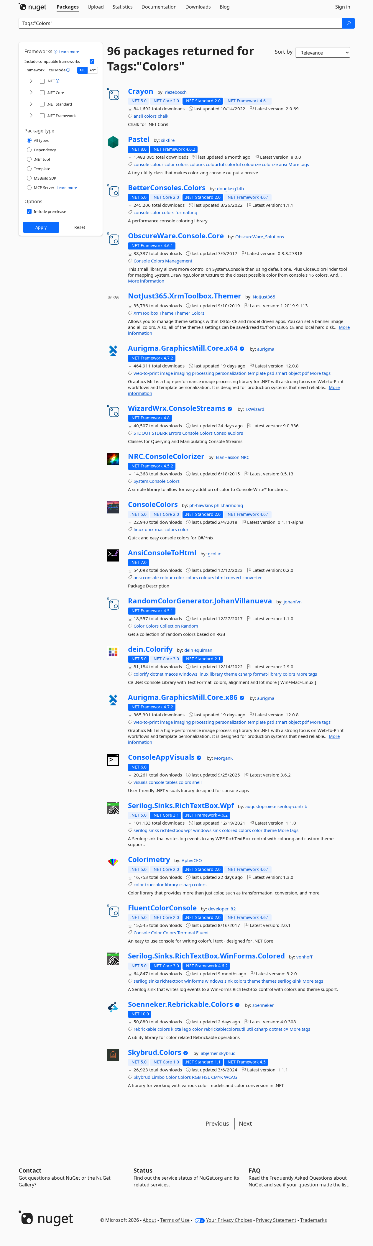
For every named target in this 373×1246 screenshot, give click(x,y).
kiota (176, 1029)
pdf (305, 373)
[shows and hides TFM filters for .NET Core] (30, 93)
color (170, 164)
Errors (175, 433)
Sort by (284, 51)
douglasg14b (230, 188)
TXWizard (254, 409)
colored (229, 830)
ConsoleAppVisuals (161, 757)
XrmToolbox (146, 313)
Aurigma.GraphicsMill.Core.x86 (183, 697)
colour (156, 164)
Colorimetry (149, 859)
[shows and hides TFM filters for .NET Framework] (30, 116)
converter (252, 577)
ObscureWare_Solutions (259, 236)
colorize (270, 164)
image (166, 373)
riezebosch (176, 92)
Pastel (138, 139)
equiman (203, 650)
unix (149, 529)
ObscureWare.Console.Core (176, 235)
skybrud (227, 1053)
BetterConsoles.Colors (167, 187)
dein (189, 650)
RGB (196, 1077)
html (220, 577)
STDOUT (142, 433)
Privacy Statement (276, 1220)
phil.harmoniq (228, 505)
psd (270, 373)
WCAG (230, 1077)
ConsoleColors (228, 433)
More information (146, 281)
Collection (170, 626)
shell (197, 782)
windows (188, 674)
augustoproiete (261, 806)
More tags (298, 164)
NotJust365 (264, 297)
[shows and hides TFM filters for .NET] (30, 81)
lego (186, 1029)
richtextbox (171, 830)
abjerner (210, 1053)
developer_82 (222, 909)
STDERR (159, 433)
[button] (56, 51)
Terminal (186, 932)
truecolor (154, 884)
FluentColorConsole (162, 907)
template (257, 373)
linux (139, 529)
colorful (233, 164)
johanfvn (293, 602)
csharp (245, 674)
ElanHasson (228, 457)
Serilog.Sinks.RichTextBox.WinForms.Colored (206, 956)
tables (171, 782)
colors (150, 116)
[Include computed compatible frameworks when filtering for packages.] (92, 61)
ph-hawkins (201, 505)
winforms (194, 981)
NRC (245, 457)
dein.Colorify (150, 649)
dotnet (156, 674)
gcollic (214, 553)
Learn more (69, 51)
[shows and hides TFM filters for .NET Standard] (30, 104)
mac (159, 529)
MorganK (223, 758)
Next (245, 1123)
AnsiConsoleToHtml (162, 552)
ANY (93, 70)
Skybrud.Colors (154, 1052)
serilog (140, 830)
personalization (231, 373)
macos (171, 674)
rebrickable (145, 1029)
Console (142, 261)
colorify (141, 674)
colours (197, 164)
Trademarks (313, 1220)
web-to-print (146, 373)
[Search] (348, 23)
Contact (30, 1170)
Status (143, 1170)
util (250, 1029)
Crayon (140, 91)
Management (178, 261)
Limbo (158, 1077)
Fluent (202, 932)
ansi (283, 164)
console (141, 164)
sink (217, 830)
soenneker (263, 1005)
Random (189, 626)
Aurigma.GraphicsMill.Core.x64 (183, 348)
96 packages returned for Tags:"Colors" (180, 58)
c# (285, 1029)
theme (230, 674)
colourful (215, 164)
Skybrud (142, 1077)
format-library (267, 674)
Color (139, 626)
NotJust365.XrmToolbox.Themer (184, 296)
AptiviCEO (192, 860)
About (149, 1220)
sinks (154, 830)
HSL (206, 1077)
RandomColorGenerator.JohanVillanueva (200, 600)
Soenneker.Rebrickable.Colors (180, 1004)
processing (203, 373)
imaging (182, 373)
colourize (251, 164)
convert (233, 577)
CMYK (217, 1077)
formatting (186, 212)
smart (281, 373)
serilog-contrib (292, 806)
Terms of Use (175, 1220)
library (216, 674)
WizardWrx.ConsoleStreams (177, 408)
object (294, 373)
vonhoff (304, 957)
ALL (82, 70)
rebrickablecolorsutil (224, 1029)
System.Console (149, 481)
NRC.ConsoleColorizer (166, 456)
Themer (182, 313)
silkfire (168, 140)
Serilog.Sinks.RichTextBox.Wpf (181, 805)
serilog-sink (289, 981)
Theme (166, 313)
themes (269, 981)
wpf (188, 830)
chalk (163, 116)
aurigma (265, 349)
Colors (157, 261)
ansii (138, 116)
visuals (140, 782)
